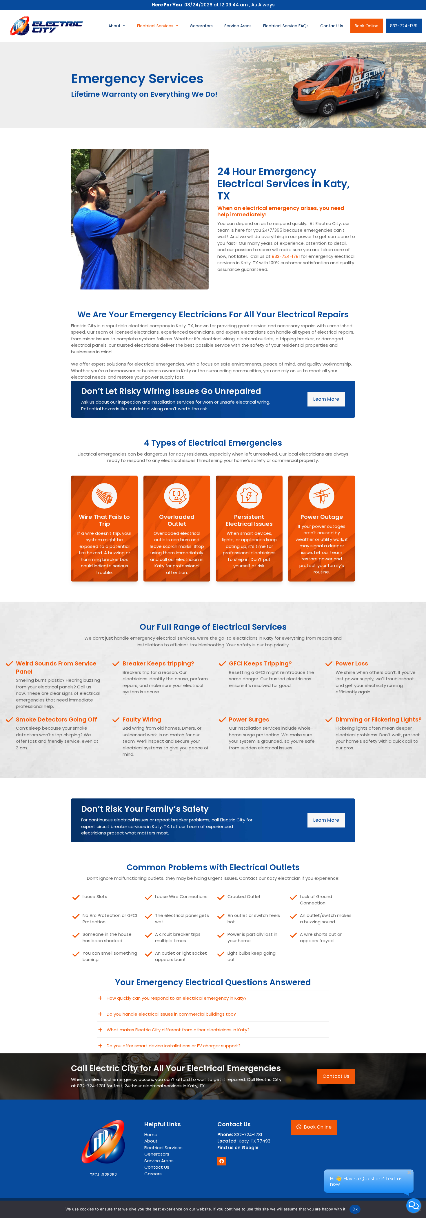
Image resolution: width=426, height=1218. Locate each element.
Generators (156, 1154)
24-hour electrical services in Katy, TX (165, 1086)
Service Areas (159, 1161)
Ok (355, 1209)
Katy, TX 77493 (243, 1141)
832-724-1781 (286, 256)
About (151, 1141)
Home (150, 1134)
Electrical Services (163, 1148)
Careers (153, 1174)
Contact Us (156, 1167)
